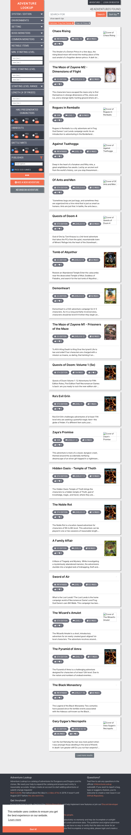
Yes (26, 120)
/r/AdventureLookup (103, 784)
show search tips (57, 18)
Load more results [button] (84, 755)
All (16, 120)
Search (101, 14)
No (36, 120)
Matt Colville (16, 793)
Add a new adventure (28, 182)
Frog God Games (28, 170)
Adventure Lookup (27, 5)
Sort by (113, 14)
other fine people (65, 815)
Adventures (94, 2)
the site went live (35, 795)
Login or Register (111, 2)
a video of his (53, 793)
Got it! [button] (33, 829)
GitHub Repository (95, 795)
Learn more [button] (14, 819)
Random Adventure (29, 190)
